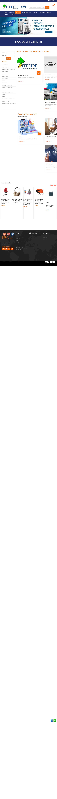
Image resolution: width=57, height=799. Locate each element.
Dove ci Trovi (18, 238)
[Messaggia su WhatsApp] (54, 720)
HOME (6, 12)
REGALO (4, 89)
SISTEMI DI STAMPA (6, 101)
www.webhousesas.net (19, 261)
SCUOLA (4, 94)
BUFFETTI (35, 12)
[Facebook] (52, 720)
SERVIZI (3, 96)
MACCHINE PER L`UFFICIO (7, 85)
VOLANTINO (18, 12)
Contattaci (44, 239)
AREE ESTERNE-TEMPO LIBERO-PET (9, 67)
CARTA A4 (13, 14)
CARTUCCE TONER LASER (45, 12)
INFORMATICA (5, 83)
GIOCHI (3, 80)
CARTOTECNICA (5, 76)
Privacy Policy (45, 237)
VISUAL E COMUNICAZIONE (7, 105)
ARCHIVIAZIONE (5, 64)
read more (20, 81)
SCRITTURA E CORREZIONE (7, 92)
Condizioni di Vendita (19, 247)
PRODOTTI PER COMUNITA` (7, 87)
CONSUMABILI (5, 78)
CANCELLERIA (5, 71)
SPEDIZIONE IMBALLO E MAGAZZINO (9, 103)
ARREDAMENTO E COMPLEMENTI (8, 69)
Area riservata (18, 249)
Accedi (17, 240)
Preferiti (17, 242)
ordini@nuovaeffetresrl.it (6, 246)
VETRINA (6, 14)
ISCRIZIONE (11, 12)
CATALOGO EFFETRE (26, 12)
